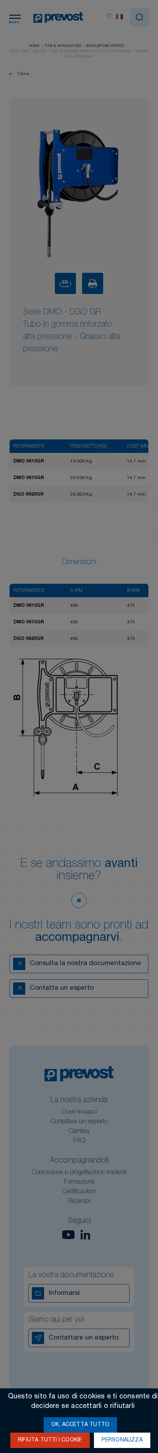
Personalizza (122, 1440)
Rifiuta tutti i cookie (50, 1440)
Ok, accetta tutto (80, 1425)
